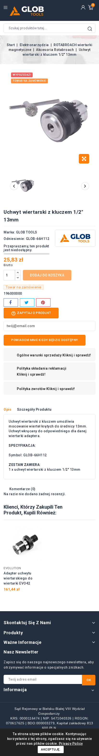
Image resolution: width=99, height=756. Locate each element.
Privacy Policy (71, 743)
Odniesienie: (14, 239)
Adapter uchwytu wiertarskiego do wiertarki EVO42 (18, 578)
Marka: (9, 232)
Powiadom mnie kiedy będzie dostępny (44, 340)
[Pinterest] (43, 302)
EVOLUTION (12, 568)
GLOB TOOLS (26, 232)
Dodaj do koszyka (47, 275)
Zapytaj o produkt (31, 313)
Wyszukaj (89, 28)
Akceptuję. (51, 749)
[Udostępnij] (11, 302)
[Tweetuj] (27, 302)
